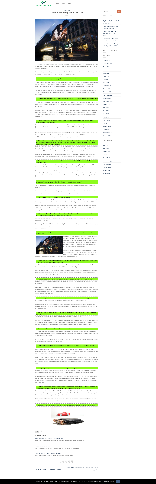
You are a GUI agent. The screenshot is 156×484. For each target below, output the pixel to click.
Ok (118, 481)
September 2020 (107, 101)
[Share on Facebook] (61, 461)
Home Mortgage (108, 161)
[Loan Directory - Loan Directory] (43, 4)
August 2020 (106, 104)
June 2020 (106, 110)
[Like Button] (37, 432)
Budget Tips (106, 151)
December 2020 (107, 92)
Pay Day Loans (107, 164)
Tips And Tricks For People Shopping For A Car (48, 453)
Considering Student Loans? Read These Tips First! (110, 40)
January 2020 (107, 126)
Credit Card (106, 158)
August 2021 (106, 67)
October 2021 (107, 60)
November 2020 (107, 95)
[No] (154, 482)
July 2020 (105, 107)
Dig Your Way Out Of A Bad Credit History (111, 22)
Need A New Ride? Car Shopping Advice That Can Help (110, 33)
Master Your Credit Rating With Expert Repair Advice (110, 45)
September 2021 (107, 63)
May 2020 (106, 114)
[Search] (54, 3)
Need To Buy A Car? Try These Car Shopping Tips (49, 438)
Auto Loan (67, 10)
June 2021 (106, 73)
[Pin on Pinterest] (69, 461)
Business (105, 154)
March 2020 (106, 120)
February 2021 (107, 85)
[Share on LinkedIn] (72, 461)
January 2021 (107, 89)
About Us (63, 3)
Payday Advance (107, 167)
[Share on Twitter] (63, 461)
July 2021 (105, 70)
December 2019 (107, 129)
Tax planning (106, 173)
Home (58, 3)
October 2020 (107, 98)
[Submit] (119, 11)
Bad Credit (106, 148)
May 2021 (106, 76)
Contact (70, 3)
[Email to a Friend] (66, 461)
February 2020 (107, 123)
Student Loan (106, 170)
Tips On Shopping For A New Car (44, 446)
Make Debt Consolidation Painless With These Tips (110, 27)
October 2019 (107, 135)
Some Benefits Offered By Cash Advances (50, 469)
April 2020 (106, 117)
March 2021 (106, 82)
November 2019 (107, 132)
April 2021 (106, 79)
